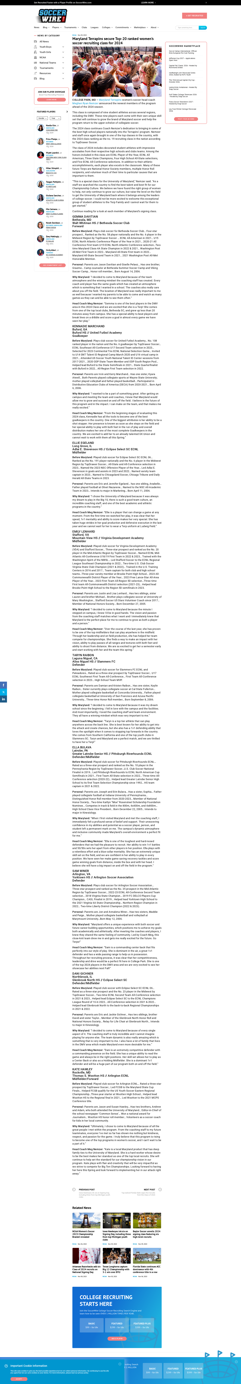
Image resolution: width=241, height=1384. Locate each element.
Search (203, 28)
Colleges (106, 27)
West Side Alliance (53, 144)
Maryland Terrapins (110, 99)
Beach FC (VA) (51, 173)
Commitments (122, 27)
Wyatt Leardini (52, 152)
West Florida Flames (54, 214)
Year (53, 118)
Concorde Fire (52, 130)
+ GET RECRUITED (194, 15)
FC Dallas (50, 241)
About (153, 27)
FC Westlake (51, 187)
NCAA (43, 57)
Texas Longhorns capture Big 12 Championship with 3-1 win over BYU (116, 1269)
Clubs (84, 27)
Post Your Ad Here (186, 119)
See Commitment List (52, 265)
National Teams (48, 62)
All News (44, 41)
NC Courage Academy (54, 255)
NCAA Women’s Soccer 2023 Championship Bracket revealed (83, 1234)
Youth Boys (45, 46)
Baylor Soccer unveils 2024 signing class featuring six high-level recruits (146, 1234)
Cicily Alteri (51, 250)
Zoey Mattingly (52, 236)
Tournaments (70, 27)
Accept (19, 1379)
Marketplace (140, 27)
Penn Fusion (51, 227)
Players (55, 27)
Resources (45, 73)
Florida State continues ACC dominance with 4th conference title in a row (146, 1269)
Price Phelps (52, 139)
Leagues (94, 27)
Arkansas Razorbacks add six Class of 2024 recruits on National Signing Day (86, 1269)
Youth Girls (45, 52)
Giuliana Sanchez (54, 195)
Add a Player (117, 1339)
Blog (45, 27)
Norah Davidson (53, 222)
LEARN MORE (147, 2)
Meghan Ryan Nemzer (85, 103)
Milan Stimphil (52, 168)
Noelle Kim (51, 125)
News (36, 27)
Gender (41, 118)
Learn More (51, 100)
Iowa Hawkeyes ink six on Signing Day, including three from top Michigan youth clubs (117, 1235)
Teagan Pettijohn (54, 182)
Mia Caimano (52, 209)
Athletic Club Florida (55, 200)
